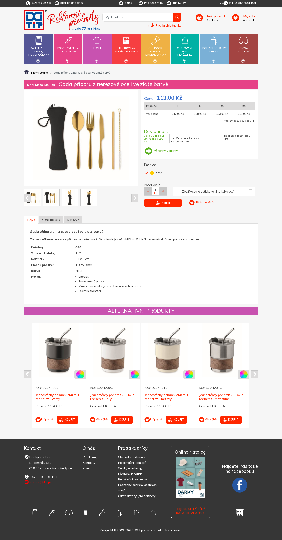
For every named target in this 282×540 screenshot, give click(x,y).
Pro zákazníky (153, 3)
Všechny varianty (165, 150)
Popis (31, 220)
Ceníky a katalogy (130, 468)
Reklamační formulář (132, 463)
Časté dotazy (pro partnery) (137, 496)
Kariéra (87, 468)
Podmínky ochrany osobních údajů (137, 487)
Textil (97, 48)
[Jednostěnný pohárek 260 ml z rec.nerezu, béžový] (168, 350)
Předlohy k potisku (130, 474)
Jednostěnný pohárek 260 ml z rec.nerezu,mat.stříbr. (221, 397)
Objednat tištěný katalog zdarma (190, 511)
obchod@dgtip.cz (72, 3)
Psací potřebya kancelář (67, 49)
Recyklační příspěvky (132, 479)
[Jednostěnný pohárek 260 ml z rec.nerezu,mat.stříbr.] (222, 350)
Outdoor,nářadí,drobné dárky (155, 51)
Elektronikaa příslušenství (126, 49)
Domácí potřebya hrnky (214, 49)
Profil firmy (90, 457)
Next (134, 198)
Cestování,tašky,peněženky (185, 51)
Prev (27, 198)
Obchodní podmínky (131, 457)
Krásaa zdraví (243, 49)
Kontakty (179, 3)
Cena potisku (51, 220)
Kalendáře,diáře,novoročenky (38, 51)
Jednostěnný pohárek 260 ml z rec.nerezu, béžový (167, 397)
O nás (128, 3)
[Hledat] (177, 17)
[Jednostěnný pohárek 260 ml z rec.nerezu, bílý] (113, 350)
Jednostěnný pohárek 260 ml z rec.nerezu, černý (58, 397)
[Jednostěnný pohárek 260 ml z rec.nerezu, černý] (59, 350)
